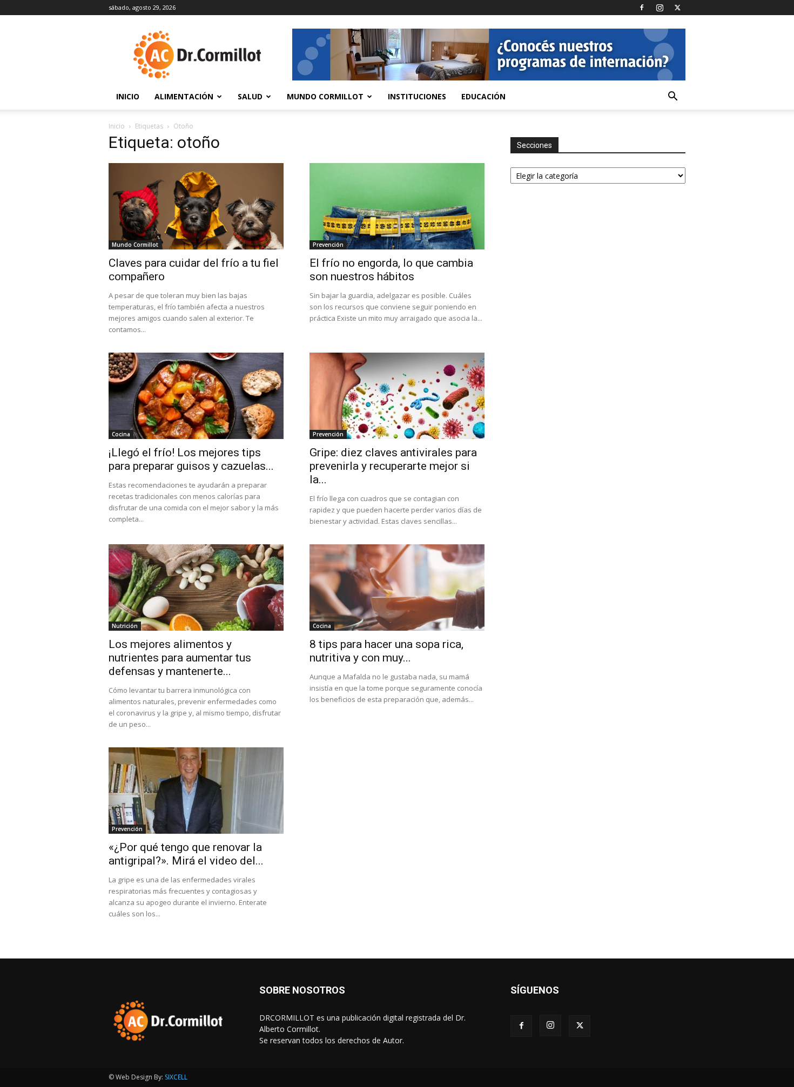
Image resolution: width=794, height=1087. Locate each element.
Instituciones (417, 96)
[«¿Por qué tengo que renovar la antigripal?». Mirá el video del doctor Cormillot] (196, 790)
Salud (250, 96)
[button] (672, 97)
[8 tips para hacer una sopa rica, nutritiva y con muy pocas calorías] (397, 587)
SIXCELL (176, 1077)
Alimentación (183, 96)
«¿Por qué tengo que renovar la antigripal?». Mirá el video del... (186, 854)
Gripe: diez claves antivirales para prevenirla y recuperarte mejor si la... (393, 466)
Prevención (328, 244)
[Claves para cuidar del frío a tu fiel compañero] (196, 206)
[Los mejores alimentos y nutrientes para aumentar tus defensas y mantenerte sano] (196, 587)
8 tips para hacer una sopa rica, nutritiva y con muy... (386, 651)
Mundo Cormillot (325, 96)
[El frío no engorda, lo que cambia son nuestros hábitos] (397, 206)
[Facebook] (642, 7)
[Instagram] (659, 7)
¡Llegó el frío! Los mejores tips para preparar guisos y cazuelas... (191, 459)
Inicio (127, 96)
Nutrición (125, 626)
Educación (483, 96)
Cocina (121, 434)
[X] (677, 7)
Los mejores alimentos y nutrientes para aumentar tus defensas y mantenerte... (180, 658)
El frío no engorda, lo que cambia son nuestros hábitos (391, 269)
